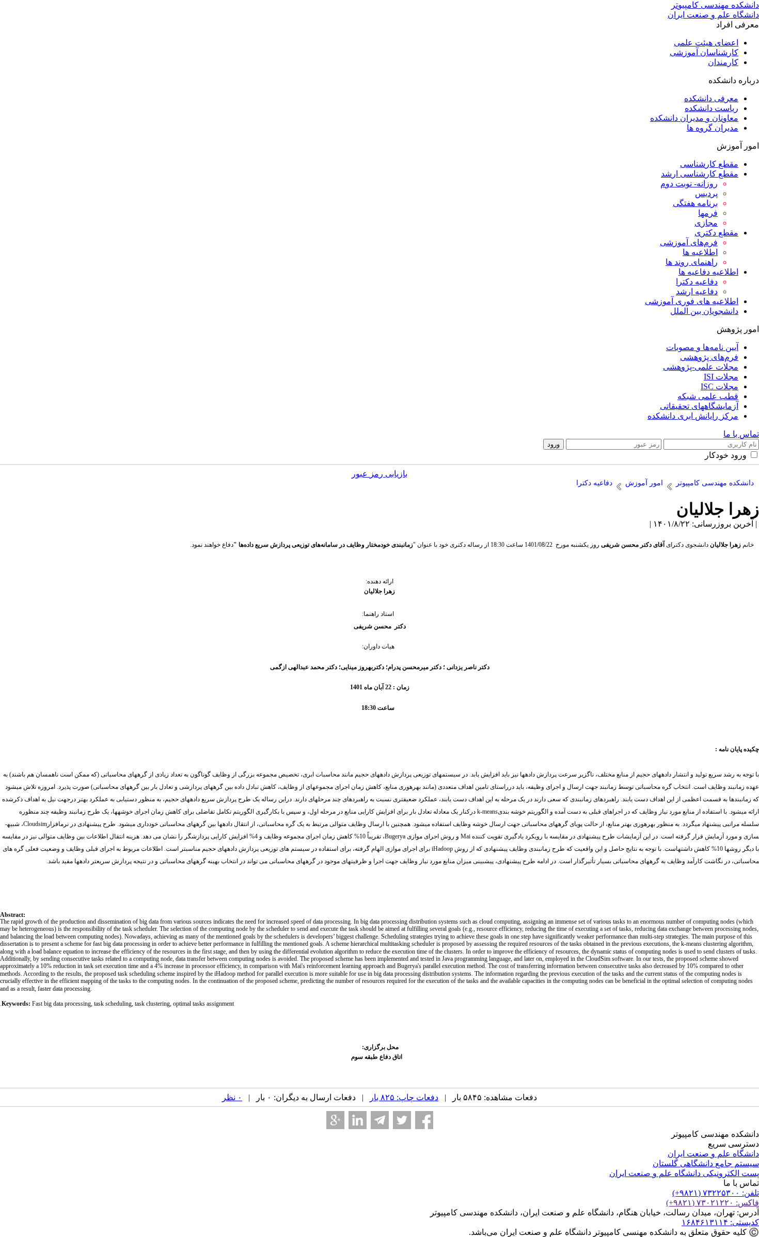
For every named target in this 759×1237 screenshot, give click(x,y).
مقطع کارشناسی (709, 164)
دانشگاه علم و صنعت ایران (713, 1153)
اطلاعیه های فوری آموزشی (691, 301)
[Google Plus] (335, 1120)
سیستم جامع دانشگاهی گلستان (706, 1163)
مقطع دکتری (716, 232)
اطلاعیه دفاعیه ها (708, 271)
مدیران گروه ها (712, 127)
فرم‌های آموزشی (689, 242)
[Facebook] (424, 1120)
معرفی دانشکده (711, 98)
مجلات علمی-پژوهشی (700, 366)
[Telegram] (380, 1120)
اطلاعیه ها (700, 252)
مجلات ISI (721, 376)
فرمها (708, 213)
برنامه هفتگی (695, 203)
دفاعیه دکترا (697, 281)
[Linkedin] (358, 1120)
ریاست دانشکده (711, 108)
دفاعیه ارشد (697, 291)
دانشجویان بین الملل (704, 311)
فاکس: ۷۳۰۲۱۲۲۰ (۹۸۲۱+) (712, 1202)
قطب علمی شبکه (707, 396)
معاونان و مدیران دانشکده (694, 118)
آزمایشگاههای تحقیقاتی (699, 406)
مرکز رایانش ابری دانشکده (692, 415)
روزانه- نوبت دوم (689, 183)
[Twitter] (402, 1120)
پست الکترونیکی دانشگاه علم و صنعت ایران (684, 1173)
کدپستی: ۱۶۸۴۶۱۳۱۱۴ (720, 1222)
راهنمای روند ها (692, 262)
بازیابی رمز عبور (379, 473)
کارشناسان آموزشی (704, 52)
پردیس (706, 193)
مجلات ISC (719, 386)
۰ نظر (232, 1097)
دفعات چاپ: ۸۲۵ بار (404, 1097)
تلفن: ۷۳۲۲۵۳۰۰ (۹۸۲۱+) (715, 1192)
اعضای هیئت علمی (706, 42)
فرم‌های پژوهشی (709, 357)
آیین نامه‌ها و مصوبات (702, 347)
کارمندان (723, 62)
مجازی (706, 222)
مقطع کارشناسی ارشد (699, 173)
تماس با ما (741, 434)
